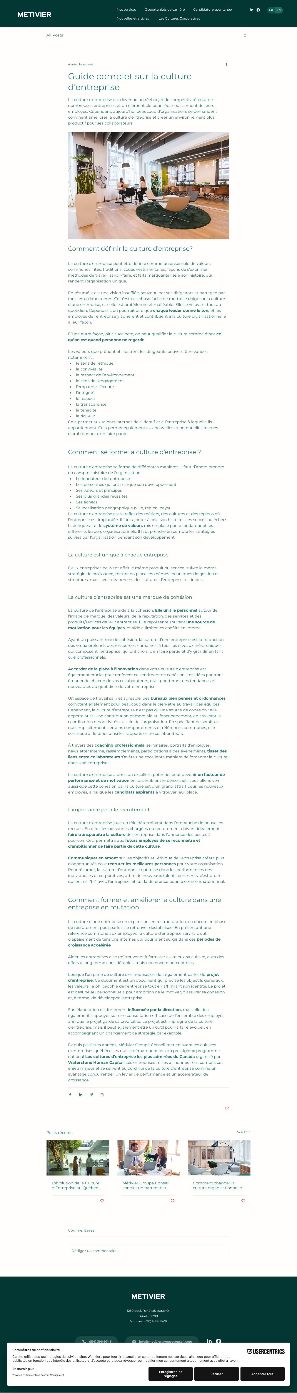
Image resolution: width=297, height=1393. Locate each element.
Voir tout (244, 1132)
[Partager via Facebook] (70, 1095)
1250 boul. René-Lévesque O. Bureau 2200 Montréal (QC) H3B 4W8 (148, 1316)
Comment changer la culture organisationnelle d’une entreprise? (217, 1185)
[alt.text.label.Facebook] (258, 10)
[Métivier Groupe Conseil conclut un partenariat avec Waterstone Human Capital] (148, 1157)
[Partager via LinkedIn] (81, 1095)
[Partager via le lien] (91, 1095)
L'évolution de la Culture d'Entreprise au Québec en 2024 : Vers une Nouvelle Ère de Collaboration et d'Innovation (76, 1185)
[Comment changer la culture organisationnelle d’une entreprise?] (219, 1157)
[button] (127, 9)
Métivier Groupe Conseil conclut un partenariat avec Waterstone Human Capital (147, 1185)
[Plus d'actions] (226, 64)
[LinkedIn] (252, 10)
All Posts (54, 35)
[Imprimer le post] (102, 1095)
